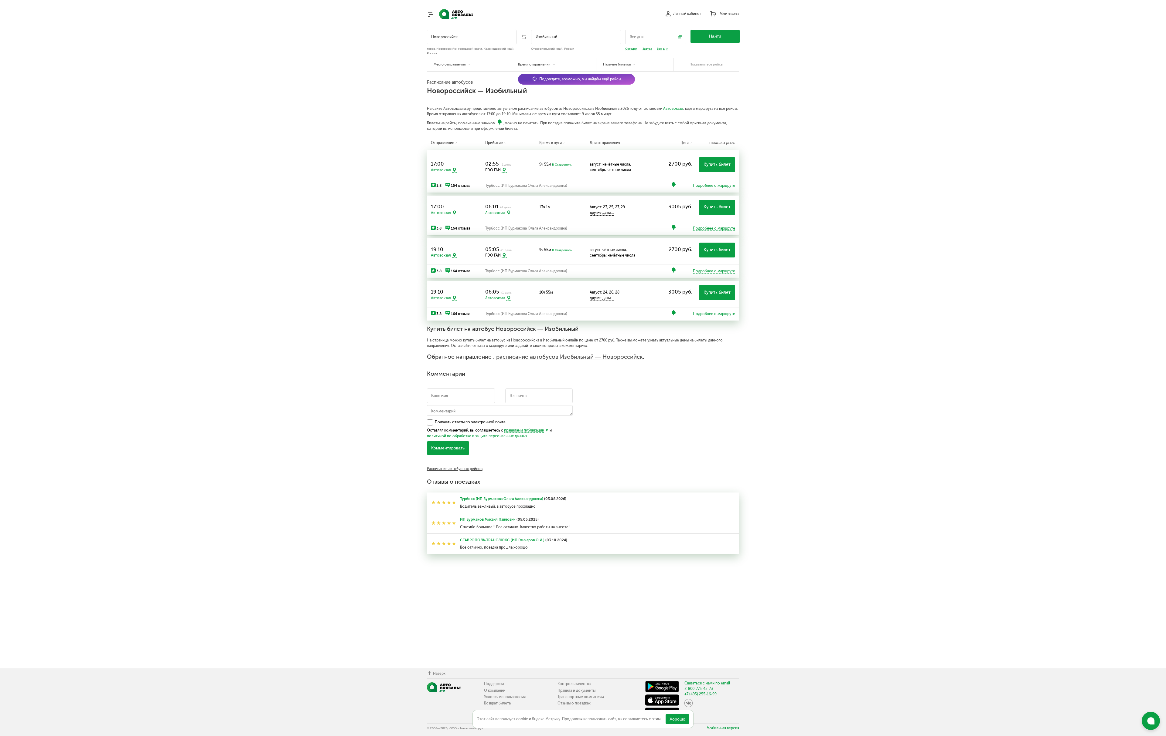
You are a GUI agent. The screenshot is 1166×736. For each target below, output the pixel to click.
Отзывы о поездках (574, 703)
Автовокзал (673, 108)
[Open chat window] (1151, 721)
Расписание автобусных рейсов (454, 469)
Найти (715, 36)
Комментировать (448, 448)
